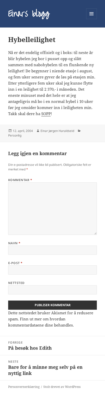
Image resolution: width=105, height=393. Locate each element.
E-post (15, 263)
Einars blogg (28, 13)
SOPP (46, 113)
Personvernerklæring (24, 387)
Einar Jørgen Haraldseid (57, 131)
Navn (14, 243)
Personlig (14, 135)
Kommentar (20, 180)
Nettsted (16, 283)
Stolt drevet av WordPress (62, 387)
